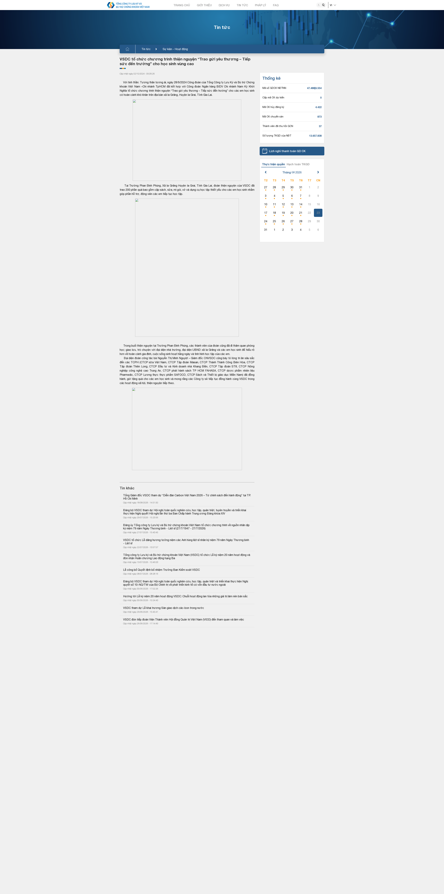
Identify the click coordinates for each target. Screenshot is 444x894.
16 (318, 204)
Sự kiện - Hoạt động (175, 49)
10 (265, 204)
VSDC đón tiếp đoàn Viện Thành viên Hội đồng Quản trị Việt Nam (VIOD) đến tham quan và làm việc (183, 619)
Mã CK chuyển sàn (272, 116)
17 (265, 212)
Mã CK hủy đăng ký (273, 107)
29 (283, 187)
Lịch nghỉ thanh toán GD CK (287, 151)
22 (309, 212)
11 (274, 204)
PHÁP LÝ (260, 5)
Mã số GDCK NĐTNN (274, 88)
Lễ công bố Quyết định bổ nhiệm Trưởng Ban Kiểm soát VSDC (161, 569)
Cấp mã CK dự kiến (273, 97)
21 (300, 212)
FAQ (276, 5)
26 (283, 221)
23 (318, 212)
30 (291, 187)
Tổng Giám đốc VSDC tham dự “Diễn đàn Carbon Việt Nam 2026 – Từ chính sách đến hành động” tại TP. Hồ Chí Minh (187, 497)
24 (265, 221)
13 (291, 204)
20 (291, 212)
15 (309, 204)
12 (283, 204)
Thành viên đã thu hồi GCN (277, 126)
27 (265, 187)
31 (300, 187)
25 (274, 221)
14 (300, 204)
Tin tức (146, 49)
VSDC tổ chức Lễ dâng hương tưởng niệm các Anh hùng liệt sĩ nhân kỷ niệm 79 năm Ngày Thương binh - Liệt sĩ (186, 541)
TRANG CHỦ (181, 5)
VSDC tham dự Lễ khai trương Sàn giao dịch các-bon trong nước (163, 607)
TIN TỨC (242, 5)
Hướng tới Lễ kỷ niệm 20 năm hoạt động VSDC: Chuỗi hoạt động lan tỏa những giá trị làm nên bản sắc (185, 596)
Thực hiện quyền (273, 164)
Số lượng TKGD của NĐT (276, 135)
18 (274, 212)
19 (283, 212)
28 (274, 187)
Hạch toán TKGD (298, 164)
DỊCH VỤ (224, 5)
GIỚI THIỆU (204, 5)
